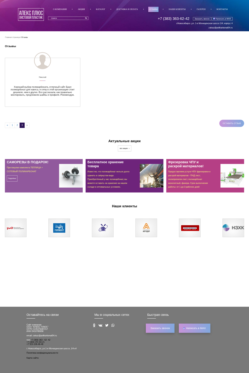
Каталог (100, 9)
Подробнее (12, 178)
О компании (60, 9)
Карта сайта (32, 358)
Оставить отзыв (232, 123)
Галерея (201, 9)
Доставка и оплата (127, 9)
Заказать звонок (202, 19)
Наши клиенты (177, 9)
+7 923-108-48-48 (35, 344)
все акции (124, 148)
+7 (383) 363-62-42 (173, 18)
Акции (81, 9)
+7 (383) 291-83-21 (36, 342)
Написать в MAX (223, 19)
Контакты (222, 9)
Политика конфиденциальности (42, 353)
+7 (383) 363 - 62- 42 (40, 340)
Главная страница (12, 37)
